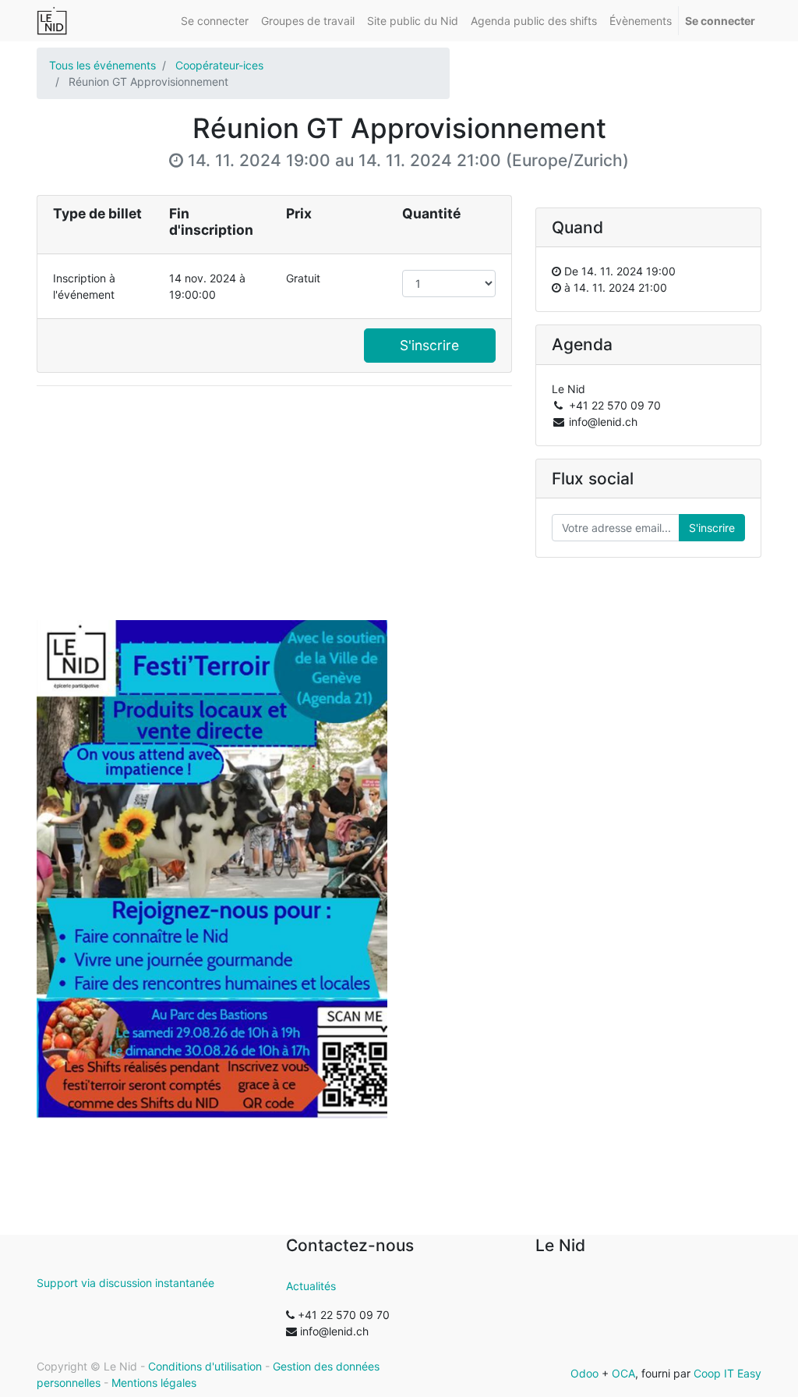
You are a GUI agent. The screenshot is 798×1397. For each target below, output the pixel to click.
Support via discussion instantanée (125, 1282)
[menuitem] (215, 20)
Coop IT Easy (727, 1373)
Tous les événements (102, 65)
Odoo (584, 1373)
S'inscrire (429, 345)
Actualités (311, 1285)
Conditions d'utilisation (205, 1366)
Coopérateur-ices (219, 65)
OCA (623, 1373)
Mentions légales (153, 1382)
